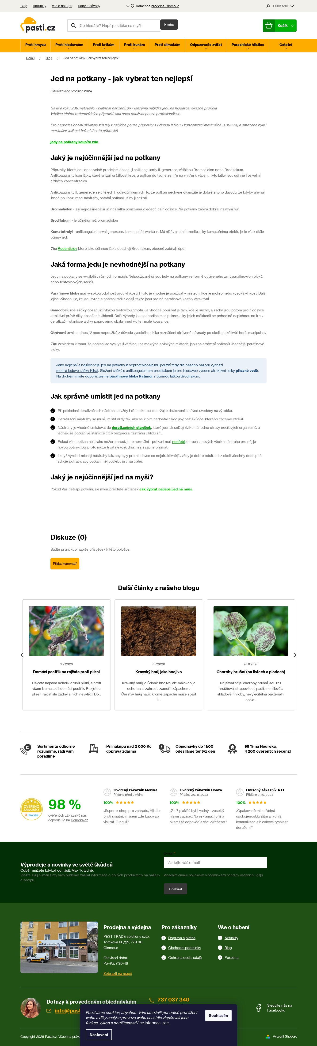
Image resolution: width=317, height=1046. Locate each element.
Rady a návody (89, 6)
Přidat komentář (65, 563)
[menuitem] (35, 45)
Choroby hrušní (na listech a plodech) (251, 671)
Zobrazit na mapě (117, 973)
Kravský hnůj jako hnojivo (158, 671)
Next (295, 655)
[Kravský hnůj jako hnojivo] (158, 631)
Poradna (231, 957)
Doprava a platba (181, 938)
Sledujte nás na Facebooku (279, 1007)
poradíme (46, 756)
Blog (23, 6)
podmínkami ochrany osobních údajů (235, 875)
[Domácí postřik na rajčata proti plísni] (66, 631)
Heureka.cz (79, 820)
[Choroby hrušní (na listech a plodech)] (251, 631)
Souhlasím (218, 1015)
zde (165, 1022)
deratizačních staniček (131, 427)
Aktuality (39, 6)
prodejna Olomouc (165, 6)
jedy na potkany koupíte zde (74, 142)
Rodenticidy (67, 248)
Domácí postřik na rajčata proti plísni (66, 671)
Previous (22, 655)
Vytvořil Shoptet (285, 1036)
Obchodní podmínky (184, 947)
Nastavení (99, 1034)
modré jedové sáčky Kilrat (77, 370)
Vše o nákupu (62, 6)
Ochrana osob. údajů (185, 957)
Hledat (169, 24)
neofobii (178, 441)
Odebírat (175, 889)
